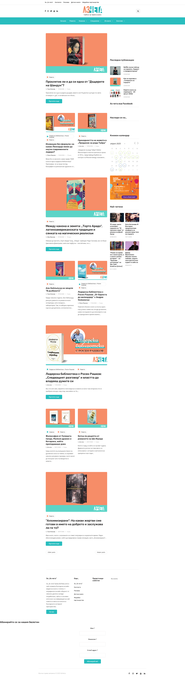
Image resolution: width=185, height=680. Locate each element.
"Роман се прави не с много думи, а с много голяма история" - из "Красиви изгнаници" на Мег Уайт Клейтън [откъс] (117, 259)
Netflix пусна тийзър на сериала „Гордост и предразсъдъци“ (131, 69)
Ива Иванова (51, 237)
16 (120, 162)
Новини (82, 21)
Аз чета (81, 146)
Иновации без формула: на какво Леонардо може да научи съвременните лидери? (60, 148)
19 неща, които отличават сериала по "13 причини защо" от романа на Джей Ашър (117, 229)
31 (112, 153)
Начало (63, 21)
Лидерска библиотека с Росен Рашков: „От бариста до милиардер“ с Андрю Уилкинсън (92, 296)
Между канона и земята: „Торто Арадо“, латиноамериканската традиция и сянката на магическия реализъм (74, 229)
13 (137, 157)
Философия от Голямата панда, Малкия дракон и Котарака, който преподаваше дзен (58, 440)
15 (116, 162)
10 (124, 157)
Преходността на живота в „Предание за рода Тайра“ (92, 141)
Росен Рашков (51, 155)
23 (120, 166)
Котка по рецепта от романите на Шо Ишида (90, 437)
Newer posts (101, 552)
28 (112, 170)
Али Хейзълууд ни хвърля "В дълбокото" (59, 289)
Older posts (51, 552)
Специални (94, 21)
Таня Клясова (51, 89)
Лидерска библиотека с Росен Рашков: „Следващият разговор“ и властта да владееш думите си (74, 377)
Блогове (119, 21)
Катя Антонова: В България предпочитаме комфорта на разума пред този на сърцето (132, 229)
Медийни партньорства (90, 2)
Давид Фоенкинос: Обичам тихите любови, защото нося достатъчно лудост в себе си (131, 257)
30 (120, 170)
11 (129, 157)
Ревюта (72, 21)
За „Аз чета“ (49, 2)
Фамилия (92, 639)
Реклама (66, 2)
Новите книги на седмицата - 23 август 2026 (130, 92)
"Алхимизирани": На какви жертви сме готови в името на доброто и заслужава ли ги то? (74, 524)
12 (133, 157)
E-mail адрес (92, 650)
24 (124, 166)
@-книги (108, 21)
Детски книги (75, 2)
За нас (51, 612)
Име (92, 628)
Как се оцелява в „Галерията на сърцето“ (130, 80)
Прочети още (54, 101)
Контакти (58, 2)
